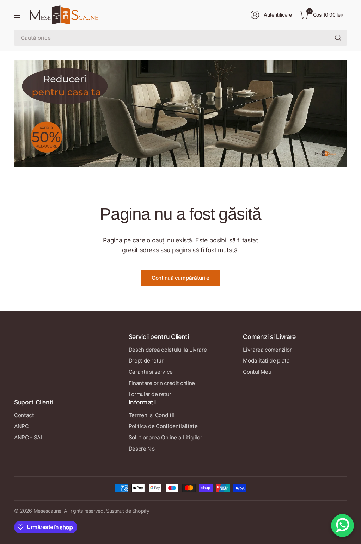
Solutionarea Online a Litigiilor (165, 437)
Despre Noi (142, 448)
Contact (24, 415)
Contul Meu (257, 372)
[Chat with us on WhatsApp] (342, 525)
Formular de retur (150, 394)
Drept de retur (146, 360)
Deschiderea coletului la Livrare (168, 349)
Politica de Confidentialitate (163, 426)
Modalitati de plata (266, 360)
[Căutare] (338, 38)
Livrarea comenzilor (267, 349)
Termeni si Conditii (151, 415)
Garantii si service (151, 372)
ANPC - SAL (28, 437)
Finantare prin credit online (162, 383)
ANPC (21, 426)
